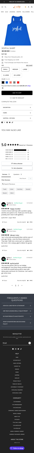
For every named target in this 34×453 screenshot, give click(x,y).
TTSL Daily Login (17, 422)
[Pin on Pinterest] (7, 122)
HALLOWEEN (26, 12)
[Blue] (7, 82)
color (11, 189)
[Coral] (10, 82)
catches (19, 189)
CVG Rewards (17, 401)
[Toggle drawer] (2, 7)
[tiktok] (21, 349)
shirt (12, 193)
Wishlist (17, 378)
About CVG (17, 416)
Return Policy (17, 360)
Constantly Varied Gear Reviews (17, 410)
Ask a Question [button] (18, 168)
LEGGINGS (12, 12)
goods (28, 189)
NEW (2, 12)
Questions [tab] (16, 174)
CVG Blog (17, 419)
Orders (17, 369)
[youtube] (18, 349)
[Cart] (31, 7)
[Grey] (14, 82)
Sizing (17, 372)
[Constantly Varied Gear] (17, 7)
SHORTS (19, 12)
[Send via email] (10, 122)
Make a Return (17, 363)
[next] (30, 1)
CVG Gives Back (17, 407)
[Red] (18, 82)
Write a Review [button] (17, 163)
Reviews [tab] (4, 174)
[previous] (4, 1)
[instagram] (16, 349)
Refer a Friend (17, 413)
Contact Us (17, 366)
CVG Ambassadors (17, 404)
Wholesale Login (17, 393)
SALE (6, 12)
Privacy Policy (17, 381)
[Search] (5, 7)
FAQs (17, 357)
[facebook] (13, 349)
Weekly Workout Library (17, 431)
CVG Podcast (17, 428)
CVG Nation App (17, 425)
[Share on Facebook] (2, 122)
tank (4, 189)
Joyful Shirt (4, 218)
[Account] (28, 7)
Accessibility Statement (17, 387)
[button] (12, 122)
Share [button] (5, 222)
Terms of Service (17, 384)
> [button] (21, 285)
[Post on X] (4, 122)
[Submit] (29, 343)
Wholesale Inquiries (17, 390)
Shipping (17, 375)
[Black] (3, 82)
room (5, 193)
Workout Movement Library (17, 434)
